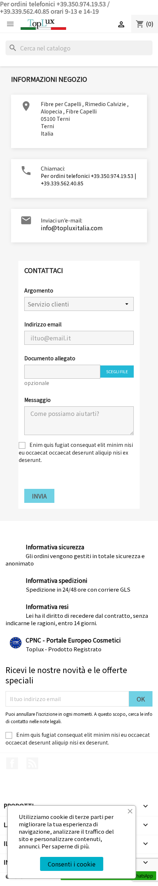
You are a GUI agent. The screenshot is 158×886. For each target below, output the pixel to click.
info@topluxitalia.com (72, 227)
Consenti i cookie (72, 863)
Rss (32, 763)
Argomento (38, 290)
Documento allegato (49, 358)
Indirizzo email (42, 324)
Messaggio (37, 399)
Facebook (12, 763)
